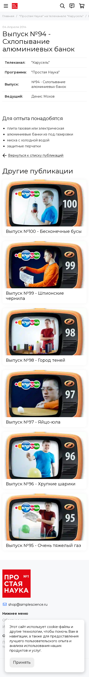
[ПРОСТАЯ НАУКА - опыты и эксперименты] (15, 6)
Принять (22, 662)
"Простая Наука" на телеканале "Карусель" (51, 16)
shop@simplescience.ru (27, 604)
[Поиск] (62, 6)
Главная (8, 16)
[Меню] (6, 6)
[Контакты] (72, 6)
